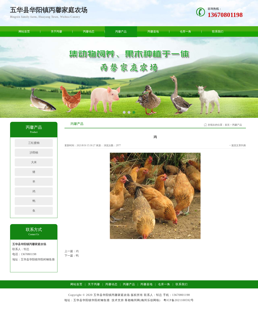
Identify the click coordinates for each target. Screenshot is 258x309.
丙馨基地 (153, 31)
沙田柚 (34, 152)
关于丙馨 (56, 31)
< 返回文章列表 (237, 145)
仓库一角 (185, 31)
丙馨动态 (88, 31)
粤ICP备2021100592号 (178, 300)
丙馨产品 (121, 31)
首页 (227, 124)
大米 (34, 162)
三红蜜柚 (34, 142)
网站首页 (24, 31)
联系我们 (217, 31)
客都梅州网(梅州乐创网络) (142, 300)
